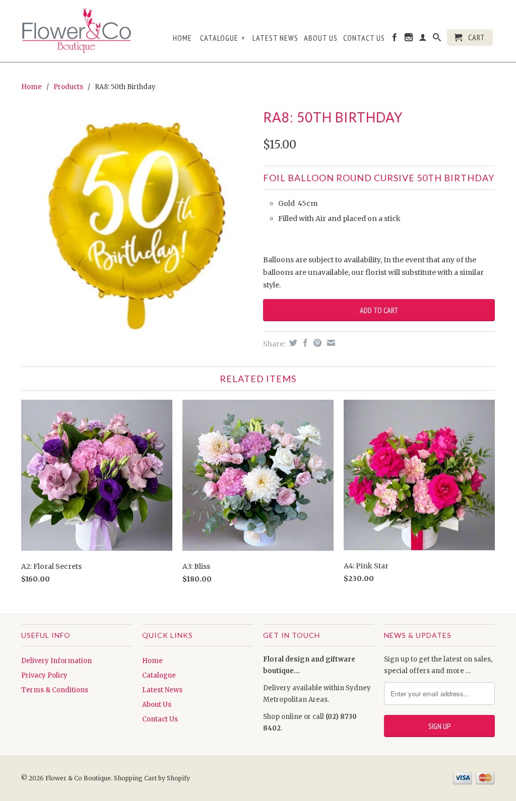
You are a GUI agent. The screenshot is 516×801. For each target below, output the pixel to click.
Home (182, 38)
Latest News (275, 38)
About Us (321, 38)
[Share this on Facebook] (304, 343)
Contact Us (364, 38)
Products (68, 87)
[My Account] (423, 39)
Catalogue (222, 38)
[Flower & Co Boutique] (76, 28)
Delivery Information (56, 661)
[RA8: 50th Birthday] (137, 221)
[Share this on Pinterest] (316, 343)
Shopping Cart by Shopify (152, 778)
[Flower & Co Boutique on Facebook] (395, 39)
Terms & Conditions (54, 690)
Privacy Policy (44, 675)
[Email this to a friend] (330, 343)
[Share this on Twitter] (292, 343)
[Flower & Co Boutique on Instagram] (409, 39)
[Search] (437, 39)
